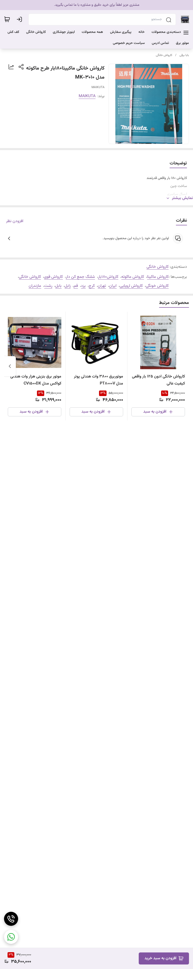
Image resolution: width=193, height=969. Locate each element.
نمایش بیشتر (182, 198)
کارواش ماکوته (132, 277)
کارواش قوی (53, 277)
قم (76, 286)
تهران (102, 286)
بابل (58, 286)
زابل (68, 286)
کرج (92, 286)
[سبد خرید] (7, 19)
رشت (48, 286)
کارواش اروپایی (131, 286)
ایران (113, 286)
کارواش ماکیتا (158, 277)
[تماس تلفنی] (11, 919)
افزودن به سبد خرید (160, 958)
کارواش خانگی (164, 55)
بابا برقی (184, 55)
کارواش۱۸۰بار (108, 277)
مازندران (35, 286)
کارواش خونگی (157, 286)
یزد (83, 286)
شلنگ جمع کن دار (80, 277)
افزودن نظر (14, 221)
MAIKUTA (87, 96)
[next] (10, 366)
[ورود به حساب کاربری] (20, 19)
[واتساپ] (11, 937)
